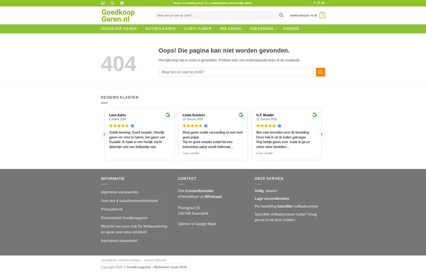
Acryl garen (197, 29)
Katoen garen (161, 29)
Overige (291, 29)
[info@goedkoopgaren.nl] (103, 3)
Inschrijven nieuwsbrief (119, 241)
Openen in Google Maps (197, 224)
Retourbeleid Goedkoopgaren (124, 218)
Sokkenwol (262, 29)
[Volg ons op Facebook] (314, 3)
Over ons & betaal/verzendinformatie (129, 201)
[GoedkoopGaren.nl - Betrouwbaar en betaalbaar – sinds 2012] (124, 16)
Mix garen (230, 29)
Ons (196, 191)
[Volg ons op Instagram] (318, 3)
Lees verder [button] (191, 153)
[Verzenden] (281, 15)
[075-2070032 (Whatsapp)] (122, 3)
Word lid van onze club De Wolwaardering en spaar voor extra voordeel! (134, 229)
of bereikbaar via (200, 196)
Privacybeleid (111, 209)
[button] (307, 15)
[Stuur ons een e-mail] (322, 3)
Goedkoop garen (119, 29)
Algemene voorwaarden (120, 192)
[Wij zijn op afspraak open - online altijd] (113, 3)
